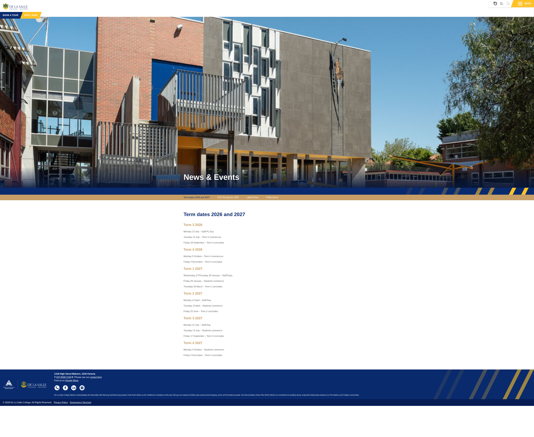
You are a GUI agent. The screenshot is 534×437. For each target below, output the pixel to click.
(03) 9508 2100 (63, 377)
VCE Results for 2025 (228, 197)
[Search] (508, 3)
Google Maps (71, 380)
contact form (96, 377)
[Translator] (501, 3)
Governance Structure (80, 402)
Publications (272, 197)
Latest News (252, 197)
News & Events (211, 177)
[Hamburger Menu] (520, 3)
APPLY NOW (30, 15)
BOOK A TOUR (10, 15)
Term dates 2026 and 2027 (197, 197)
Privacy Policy (61, 402)
